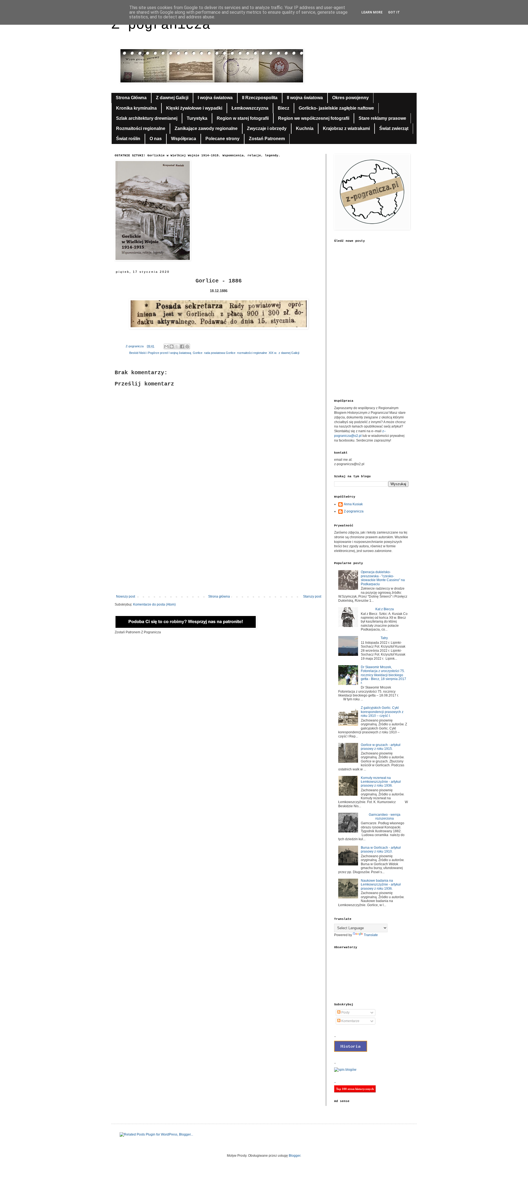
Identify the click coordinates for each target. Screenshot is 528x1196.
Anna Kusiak (353, 504)
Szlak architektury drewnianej (146, 118)
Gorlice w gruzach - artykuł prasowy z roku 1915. (380, 747)
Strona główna (219, 596)
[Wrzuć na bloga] (171, 346)
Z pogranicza (160, 25)
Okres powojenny (350, 97)
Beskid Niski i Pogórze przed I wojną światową (160, 352)
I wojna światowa (215, 97)
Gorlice (197, 352)
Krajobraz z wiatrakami (346, 128)
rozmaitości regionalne (252, 352)
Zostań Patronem (267, 138)
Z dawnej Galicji (172, 97)
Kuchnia (305, 128)
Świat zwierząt (393, 128)
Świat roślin (128, 138)
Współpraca (183, 138)
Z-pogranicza (354, 511)
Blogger (294, 1156)
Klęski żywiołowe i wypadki (194, 108)
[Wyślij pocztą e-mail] (166, 346)
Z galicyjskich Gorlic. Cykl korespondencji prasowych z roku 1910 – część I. (382, 712)
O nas (156, 138)
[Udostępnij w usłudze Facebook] (182, 346)
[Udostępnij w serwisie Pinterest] (187, 346)
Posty (345, 1012)
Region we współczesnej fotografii (313, 118)
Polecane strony (222, 138)
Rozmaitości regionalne (140, 128)
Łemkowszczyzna (250, 108)
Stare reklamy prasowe (382, 118)
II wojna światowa (305, 97)
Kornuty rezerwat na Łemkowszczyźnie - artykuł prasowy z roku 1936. (381, 782)
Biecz (283, 108)
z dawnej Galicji (289, 352)
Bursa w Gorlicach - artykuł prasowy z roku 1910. (381, 849)
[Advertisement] (219, 549)
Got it (394, 12)
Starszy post (312, 596)
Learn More (372, 12)
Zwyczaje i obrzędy (267, 128)
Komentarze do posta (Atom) (154, 604)
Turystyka (197, 118)
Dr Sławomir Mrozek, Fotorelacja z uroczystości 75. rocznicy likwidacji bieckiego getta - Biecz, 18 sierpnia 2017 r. (383, 675)
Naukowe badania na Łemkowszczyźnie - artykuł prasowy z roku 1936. (381, 884)
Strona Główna (131, 97)
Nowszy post (125, 596)
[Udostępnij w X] (177, 346)
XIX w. (273, 352)
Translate (371, 935)
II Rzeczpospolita (259, 97)
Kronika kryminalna (136, 108)
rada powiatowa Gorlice (219, 352)
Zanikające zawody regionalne (206, 128)
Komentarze (349, 1021)
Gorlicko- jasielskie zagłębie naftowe (336, 108)
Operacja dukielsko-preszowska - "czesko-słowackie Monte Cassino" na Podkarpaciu (383, 578)
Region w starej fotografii (243, 118)
